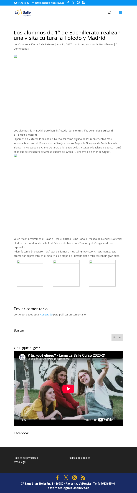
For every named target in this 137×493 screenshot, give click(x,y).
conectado (46, 314)
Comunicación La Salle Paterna (36, 44)
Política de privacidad (26, 457)
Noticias (79, 44)
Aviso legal (20, 462)
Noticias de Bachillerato (99, 44)
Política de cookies (79, 457)
